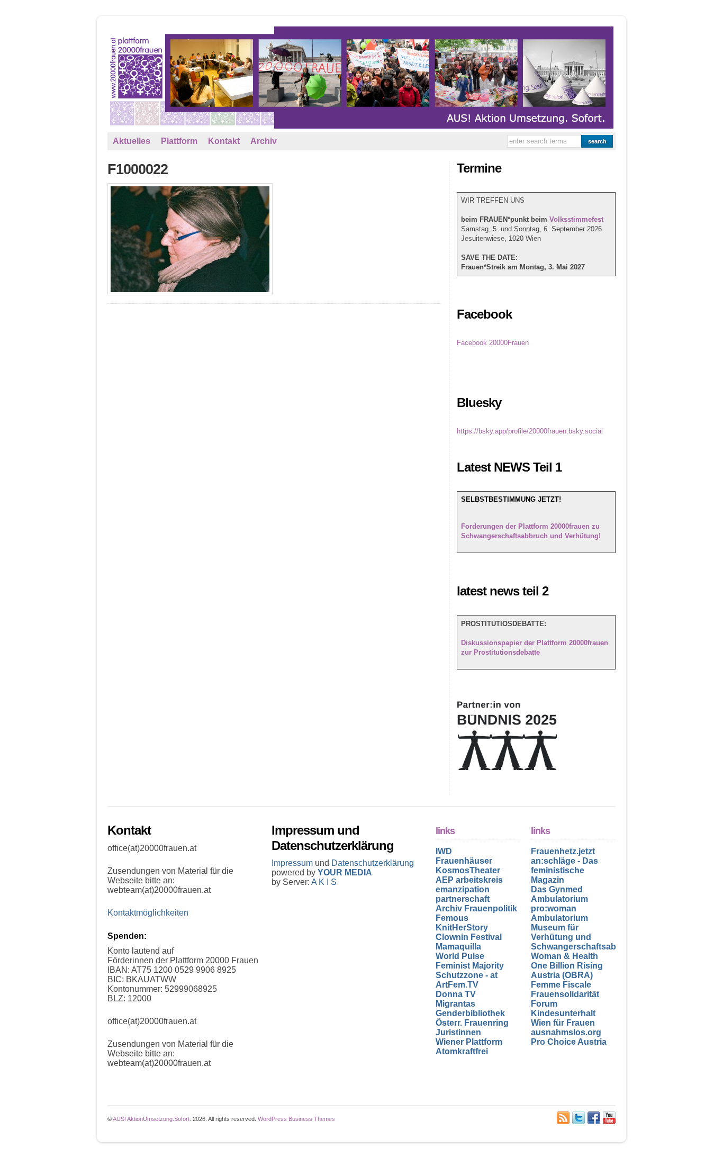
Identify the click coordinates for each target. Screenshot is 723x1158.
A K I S (324, 881)
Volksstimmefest (576, 219)
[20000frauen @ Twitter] (578, 1117)
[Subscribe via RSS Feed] (563, 1117)
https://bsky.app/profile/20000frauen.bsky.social (530, 431)
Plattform (179, 141)
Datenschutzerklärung (372, 862)
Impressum (293, 862)
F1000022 (137, 169)
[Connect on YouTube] (609, 1117)
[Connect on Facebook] (594, 1117)
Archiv (263, 141)
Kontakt (224, 141)
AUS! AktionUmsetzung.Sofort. (152, 1119)
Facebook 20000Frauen (493, 343)
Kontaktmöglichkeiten (147, 912)
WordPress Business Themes (296, 1119)
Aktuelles (131, 141)
